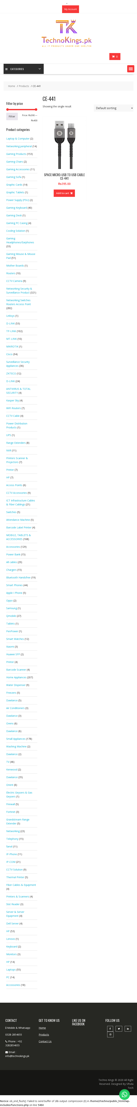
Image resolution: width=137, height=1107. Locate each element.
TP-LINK (11, 331)
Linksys (10, 315)
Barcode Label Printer (18, 527)
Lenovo (10, 939)
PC (7, 977)
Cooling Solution (15, 230)
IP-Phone (11, 854)
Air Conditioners (15, 708)
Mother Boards (15, 265)
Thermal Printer (15, 877)
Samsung (11, 608)
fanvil (9, 846)
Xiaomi (10, 646)
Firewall (10, 804)
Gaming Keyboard (16, 207)
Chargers (11, 569)
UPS (8, 435)
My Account (70, 9)
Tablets (10, 623)
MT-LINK (11, 338)
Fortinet (10, 812)
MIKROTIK (12, 346)
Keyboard (11, 946)
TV (7, 761)
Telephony (12, 838)
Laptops (11, 969)
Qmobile (11, 616)
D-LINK (10, 323)
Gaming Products (16, 154)
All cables (11, 562)
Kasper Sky (12, 400)
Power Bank (13, 554)
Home (42, 1027)
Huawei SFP (13, 654)
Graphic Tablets (15, 192)
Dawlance (12, 700)
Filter (12, 116)
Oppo (9, 600)
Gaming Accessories (18, 169)
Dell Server (12, 923)
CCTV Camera (14, 281)
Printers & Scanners (17, 896)
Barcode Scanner (16, 669)
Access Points (14, 485)
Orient (9, 785)
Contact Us (45, 1041)
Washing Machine (16, 746)
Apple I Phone (14, 592)
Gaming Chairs (14, 161)
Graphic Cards (14, 184)
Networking (13, 831)
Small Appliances (16, 738)
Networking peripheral (19, 146)
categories (17, 69)
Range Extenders (16, 442)
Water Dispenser (16, 685)
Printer (10, 469)
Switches (11, 512)
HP (8, 477)
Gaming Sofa (13, 177)
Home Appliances (16, 677)
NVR (8, 450)
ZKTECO (11, 373)
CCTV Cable (13, 415)
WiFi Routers (13, 408)
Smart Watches (15, 639)
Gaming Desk (14, 215)
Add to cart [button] (62, 193)
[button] (130, 68)
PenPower (12, 631)
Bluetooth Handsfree (18, 577)
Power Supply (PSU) (17, 200)
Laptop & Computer (17, 138)
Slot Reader (13, 904)
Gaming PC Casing (16, 223)
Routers (10, 273)
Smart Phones (14, 585)
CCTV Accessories (16, 492)
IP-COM (10, 862)
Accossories (13, 985)
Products (44, 1034)
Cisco (9, 354)
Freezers (11, 692)
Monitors (11, 954)
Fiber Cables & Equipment (21, 885)
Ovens (10, 723)
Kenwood (11, 769)
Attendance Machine (18, 519)
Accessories (13, 546)
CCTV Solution (14, 869)
